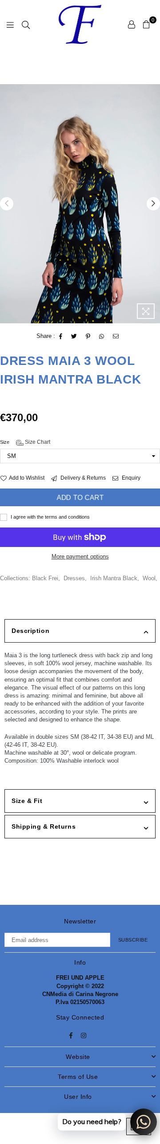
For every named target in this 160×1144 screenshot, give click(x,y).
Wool (149, 578)
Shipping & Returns (44, 826)
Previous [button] (6, 203)
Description (30, 630)
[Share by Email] (116, 337)
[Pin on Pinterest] (88, 337)
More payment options (80, 556)
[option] (80, 203)
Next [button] (153, 203)
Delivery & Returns (82, 478)
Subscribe (133, 939)
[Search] (26, 24)
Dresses (74, 578)
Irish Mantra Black (113, 578)
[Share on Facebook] (61, 337)
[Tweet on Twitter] (74, 337)
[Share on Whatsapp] (102, 337)
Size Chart (37, 442)
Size (25, 442)
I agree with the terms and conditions (49, 517)
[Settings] (131, 24)
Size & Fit (27, 800)
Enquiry (130, 478)
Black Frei (45, 578)
